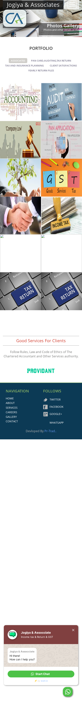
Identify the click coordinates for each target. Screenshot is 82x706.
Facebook (57, 406)
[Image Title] (20, 102)
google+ (56, 414)
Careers (11, 412)
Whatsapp (57, 422)
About (10, 403)
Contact (12, 421)
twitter (55, 399)
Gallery (11, 417)
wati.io (44, 680)
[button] (41, 674)
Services (12, 407)
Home (10, 398)
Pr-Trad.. (50, 431)
